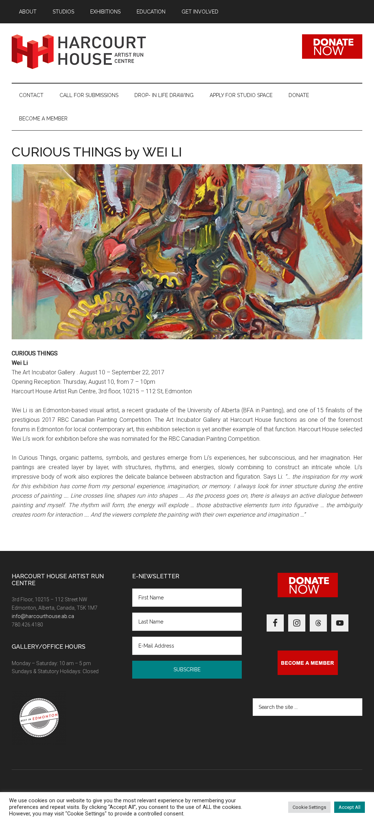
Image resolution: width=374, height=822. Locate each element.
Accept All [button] (349, 807)
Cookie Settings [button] (309, 807)
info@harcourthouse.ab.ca (43, 616)
